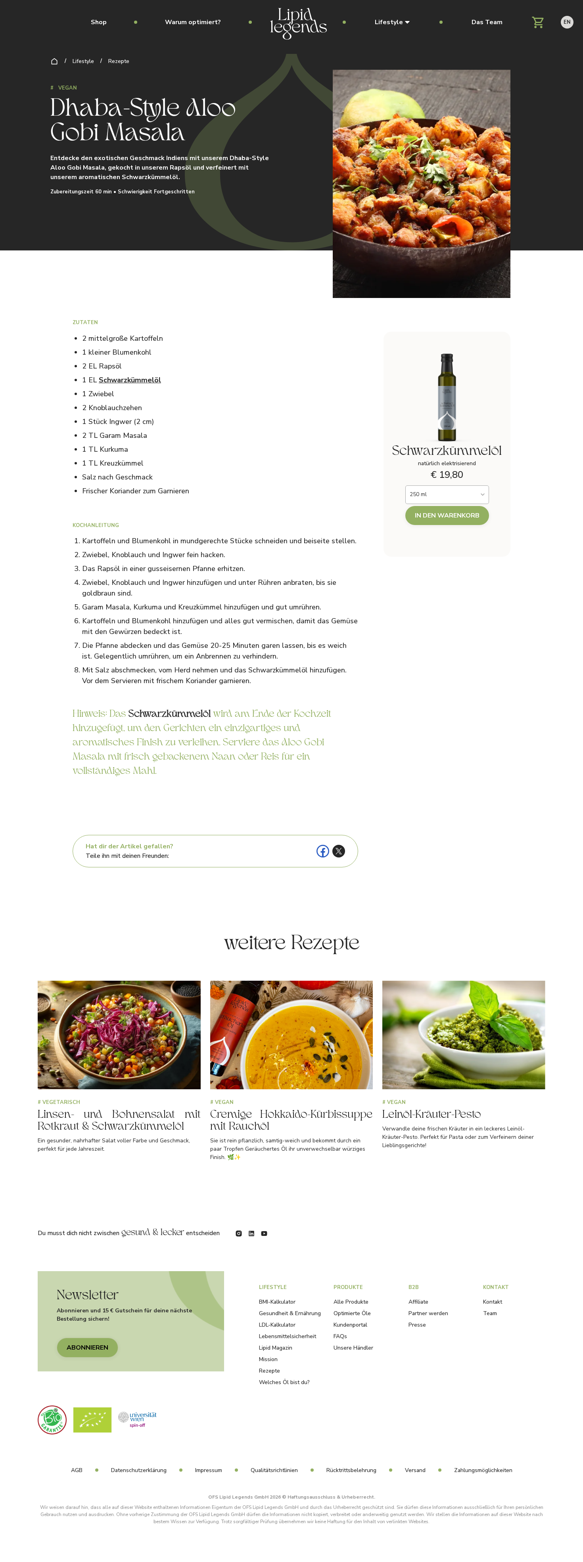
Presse (417, 1325)
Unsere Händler (353, 1348)
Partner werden (428, 1313)
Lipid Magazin (275, 1348)
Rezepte (118, 61)
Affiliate (418, 1302)
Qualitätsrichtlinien (274, 1470)
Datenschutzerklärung (139, 1470)
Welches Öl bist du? (284, 1382)
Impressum (208, 1470)
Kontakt (492, 1302)
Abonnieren (87, 1347)
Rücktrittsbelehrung (351, 1470)
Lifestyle (83, 61)
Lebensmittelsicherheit (287, 1336)
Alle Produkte (351, 1302)
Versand (415, 1470)
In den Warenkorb (447, 515)
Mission (268, 1359)
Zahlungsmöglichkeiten (483, 1470)
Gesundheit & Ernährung (290, 1313)
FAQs (340, 1336)
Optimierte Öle (352, 1313)
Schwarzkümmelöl (130, 380)
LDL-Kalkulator (277, 1325)
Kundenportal (350, 1325)
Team (490, 1313)
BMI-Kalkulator (277, 1302)
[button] (392, 22)
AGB (76, 1470)
